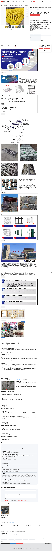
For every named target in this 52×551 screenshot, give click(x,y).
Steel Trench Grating (3, 534)
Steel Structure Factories (4, 538)
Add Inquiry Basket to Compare (15, 29)
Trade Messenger (12, 543)
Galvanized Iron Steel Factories (30, 538)
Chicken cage (40, 525)
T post (26, 524)
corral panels (40, 524)
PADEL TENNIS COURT (28, 525)
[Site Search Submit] (34, 1)
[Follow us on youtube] (48, 543)
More (1, 541)
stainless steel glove (3, 524)
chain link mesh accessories (16, 524)
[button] (31, 1)
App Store (2, 543)
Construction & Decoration (6, 5)
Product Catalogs (11, 522)
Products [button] (13, 1)
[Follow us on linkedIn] (50, 543)
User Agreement (30, 548)
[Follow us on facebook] (45, 543)
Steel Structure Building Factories (13, 538)
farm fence (2, 525)
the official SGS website (19, 379)
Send (6, 500)
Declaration (34, 548)
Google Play (7, 543)
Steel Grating (18, 5)
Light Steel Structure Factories (21, 538)
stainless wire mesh (15, 525)
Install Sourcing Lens (19, 543)
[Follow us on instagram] (47, 543)
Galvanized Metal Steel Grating (39, 538)
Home (1, 5)
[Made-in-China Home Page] (5, 1)
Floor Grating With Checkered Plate (12, 534)
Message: (4, 494)
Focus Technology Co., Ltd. (20, 548)
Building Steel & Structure (13, 5)
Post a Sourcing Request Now (22, 500)
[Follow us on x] (46, 543)
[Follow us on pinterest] (49, 543)
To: (4, 492)
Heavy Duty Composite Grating (24, 5)
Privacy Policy (37, 548)
